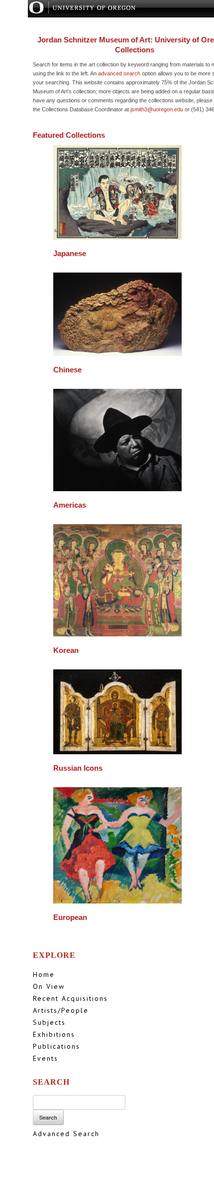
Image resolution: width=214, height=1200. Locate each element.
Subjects (49, 1022)
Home (44, 974)
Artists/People (61, 1010)
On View (49, 986)
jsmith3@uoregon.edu (156, 109)
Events (45, 1058)
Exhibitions (54, 1034)
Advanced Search (66, 1133)
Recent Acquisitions (70, 998)
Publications (56, 1046)
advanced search (119, 73)
